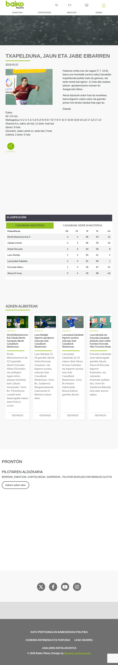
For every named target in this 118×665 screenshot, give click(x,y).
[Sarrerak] (86, 5)
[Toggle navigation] (104, 5)
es (69, 5)
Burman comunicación (77, 653)
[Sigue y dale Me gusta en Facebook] (53, 587)
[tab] (30, 225)
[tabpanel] (59, 252)
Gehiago (17, 415)
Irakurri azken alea (15, 485)
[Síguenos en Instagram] (77, 587)
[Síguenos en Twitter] (41, 587)
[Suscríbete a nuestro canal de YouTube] (65, 587)
